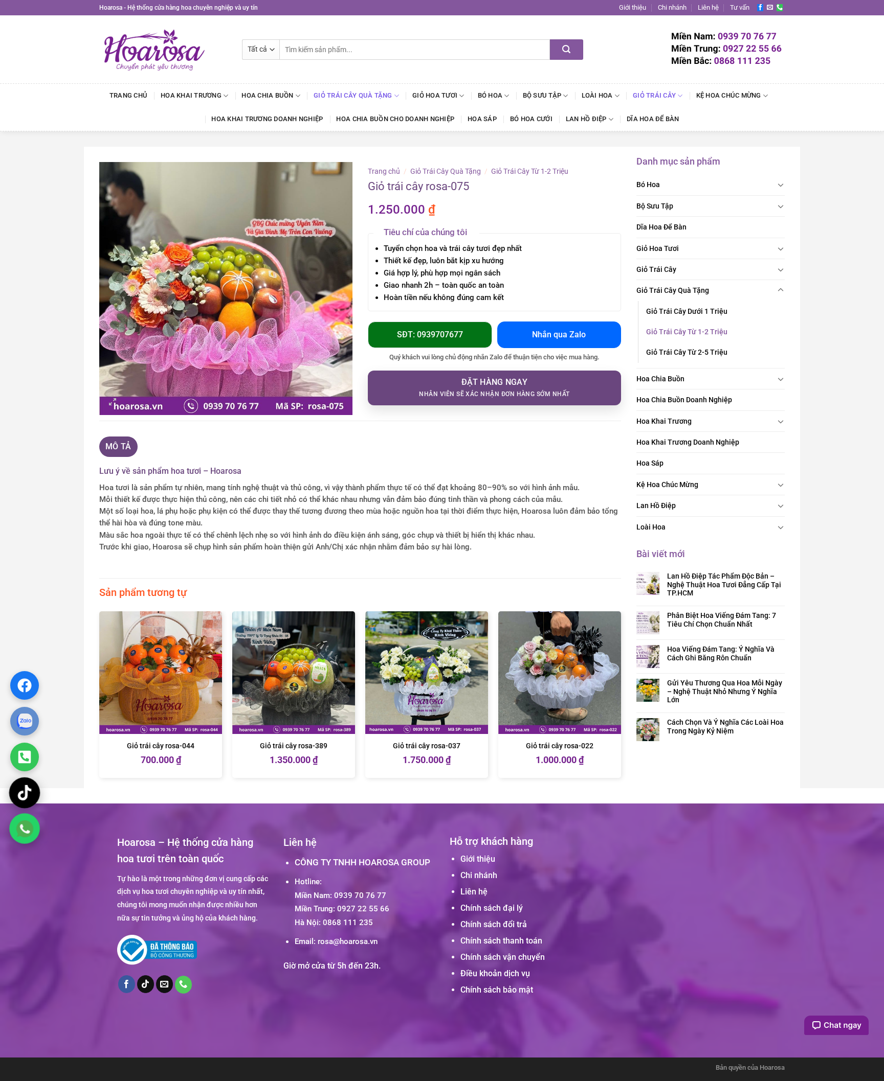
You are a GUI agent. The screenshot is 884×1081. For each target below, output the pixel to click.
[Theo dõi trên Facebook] (760, 7)
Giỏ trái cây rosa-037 (426, 746)
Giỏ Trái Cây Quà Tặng (353, 95)
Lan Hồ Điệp (586, 119)
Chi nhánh (672, 7)
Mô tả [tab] (118, 446)
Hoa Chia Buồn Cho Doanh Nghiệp (395, 119)
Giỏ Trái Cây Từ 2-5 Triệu (686, 352)
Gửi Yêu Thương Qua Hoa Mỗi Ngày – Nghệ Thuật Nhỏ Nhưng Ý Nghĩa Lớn (724, 691)
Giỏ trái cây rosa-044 (160, 746)
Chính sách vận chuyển (502, 957)
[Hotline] (24, 756)
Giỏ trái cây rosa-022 (559, 746)
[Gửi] (566, 49)
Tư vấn (739, 7)
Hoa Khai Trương (191, 95)
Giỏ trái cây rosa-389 (293, 746)
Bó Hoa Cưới (531, 119)
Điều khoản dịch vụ (495, 973)
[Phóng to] (113, 403)
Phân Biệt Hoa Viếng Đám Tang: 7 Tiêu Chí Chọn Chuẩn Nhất (721, 619)
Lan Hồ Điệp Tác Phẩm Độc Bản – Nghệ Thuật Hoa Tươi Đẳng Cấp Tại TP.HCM (724, 584)
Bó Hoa (490, 95)
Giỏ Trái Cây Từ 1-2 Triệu (686, 332)
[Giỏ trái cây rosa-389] (293, 672)
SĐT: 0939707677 (430, 334)
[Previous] (99, 698)
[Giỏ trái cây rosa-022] (559, 672)
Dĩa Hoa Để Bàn (653, 119)
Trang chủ (128, 95)
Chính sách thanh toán (501, 941)
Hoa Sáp (482, 119)
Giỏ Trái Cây (654, 95)
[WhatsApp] (24, 828)
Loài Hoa (597, 95)
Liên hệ (708, 7)
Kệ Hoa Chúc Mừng (728, 95)
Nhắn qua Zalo (559, 334)
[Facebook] (24, 685)
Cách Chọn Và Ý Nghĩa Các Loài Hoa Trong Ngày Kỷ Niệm (725, 726)
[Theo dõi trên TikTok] (145, 984)
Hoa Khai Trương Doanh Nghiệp (267, 119)
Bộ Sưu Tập (542, 95)
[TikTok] (24, 792)
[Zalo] (24, 720)
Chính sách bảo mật (496, 990)
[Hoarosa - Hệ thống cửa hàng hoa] (163, 49)
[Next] (620, 698)
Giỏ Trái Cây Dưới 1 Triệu (686, 311)
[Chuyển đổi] (781, 184)
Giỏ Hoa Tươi (434, 95)
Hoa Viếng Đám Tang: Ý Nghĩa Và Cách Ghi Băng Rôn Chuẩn (721, 653)
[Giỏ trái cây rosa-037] (426, 672)
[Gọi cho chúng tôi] (780, 7)
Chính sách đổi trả (493, 924)
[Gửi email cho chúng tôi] (770, 7)
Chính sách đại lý (491, 908)
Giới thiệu (632, 7)
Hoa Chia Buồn (267, 95)
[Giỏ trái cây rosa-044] (160, 672)
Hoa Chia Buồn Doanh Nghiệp (684, 400)
